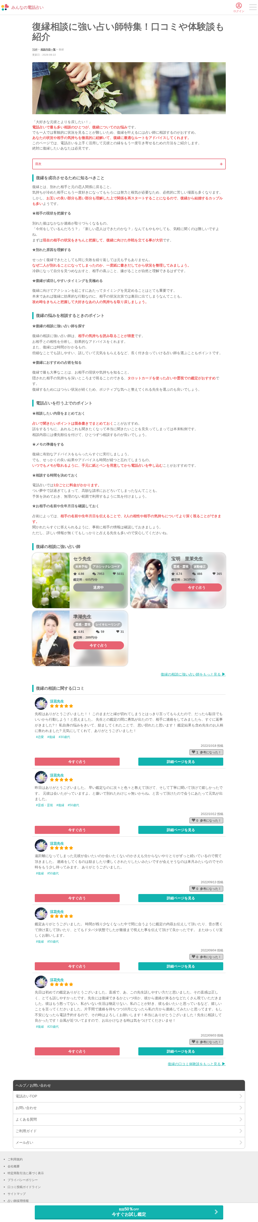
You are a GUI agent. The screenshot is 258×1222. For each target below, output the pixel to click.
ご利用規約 (15, 1159)
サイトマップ (17, 1194)
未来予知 (81, 566)
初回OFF (129, 1211)
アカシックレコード (106, 566)
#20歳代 (53, 1026)
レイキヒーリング (108, 624)
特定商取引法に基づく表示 (26, 1173)
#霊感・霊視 (44, 805)
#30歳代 (64, 737)
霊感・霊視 (180, 566)
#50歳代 (73, 805)
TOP (35, 49)
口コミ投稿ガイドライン (24, 1187)
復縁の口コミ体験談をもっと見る (195, 1064)
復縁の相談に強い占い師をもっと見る (191, 674)
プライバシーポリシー (23, 1180)
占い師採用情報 (18, 1201)
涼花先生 (57, 701)
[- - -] (253, 8)
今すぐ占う (77, 762)
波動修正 (200, 566)
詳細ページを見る (181, 762)
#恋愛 (40, 737)
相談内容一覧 (48, 49)
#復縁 (51, 737)
